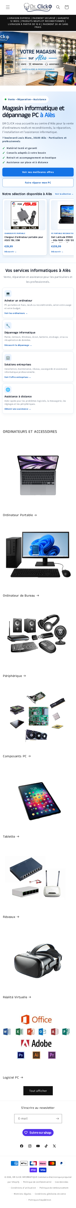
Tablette (9, 836)
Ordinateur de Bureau (19, 595)
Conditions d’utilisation (23, 1187)
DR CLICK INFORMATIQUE (24, 1177)
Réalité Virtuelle (15, 997)
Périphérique (12, 676)
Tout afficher (38, 1091)
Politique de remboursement (54, 1187)
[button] (8, 7)
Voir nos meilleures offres (38, 172)
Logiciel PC (11, 1077)
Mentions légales (22, 1193)
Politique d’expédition (39, 1199)
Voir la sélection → (64, 194)
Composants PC (15, 756)
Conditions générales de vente (50, 1193)
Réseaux (9, 917)
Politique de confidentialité (37, 1182)
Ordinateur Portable (18, 515)
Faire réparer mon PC (38, 182)
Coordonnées (61, 1182)
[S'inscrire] (57, 1118)
